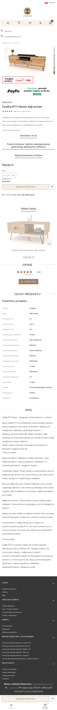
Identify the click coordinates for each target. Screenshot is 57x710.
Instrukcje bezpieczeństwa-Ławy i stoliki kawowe (20, 659)
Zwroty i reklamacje (9, 615)
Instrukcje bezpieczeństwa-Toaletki (15, 649)
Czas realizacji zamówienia (12, 612)
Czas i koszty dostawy (10, 609)
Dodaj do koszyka (25, 187)
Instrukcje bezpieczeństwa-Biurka (15, 646)
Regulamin (6, 629)
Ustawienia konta (8, 675)
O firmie (5, 592)
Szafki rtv (16, 43)
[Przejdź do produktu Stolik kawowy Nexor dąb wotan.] (28, 230)
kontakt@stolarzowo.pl (13, 37)
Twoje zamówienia (9, 672)
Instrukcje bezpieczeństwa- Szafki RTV (16, 643)
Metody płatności (8, 606)
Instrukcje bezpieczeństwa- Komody (15, 655)
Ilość (3, 171)
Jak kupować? (7, 626)
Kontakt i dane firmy (9, 589)
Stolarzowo (6, 43)
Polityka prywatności (9, 632)
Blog (3, 595)
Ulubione (5, 679)
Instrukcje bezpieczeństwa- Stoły (14, 652)
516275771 (8, 31)
